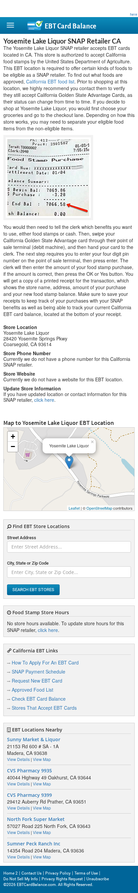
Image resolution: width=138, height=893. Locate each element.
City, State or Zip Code (28, 563)
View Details (18, 759)
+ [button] (13, 436)
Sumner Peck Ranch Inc (33, 844)
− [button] (13, 446)
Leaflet (74, 508)
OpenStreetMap (99, 508)
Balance (70, 26)
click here (44, 399)
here (133, 14)
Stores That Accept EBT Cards (44, 707)
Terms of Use (86, 873)
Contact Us (31, 873)
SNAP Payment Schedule (38, 671)
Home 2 (10, 873)
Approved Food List (32, 689)
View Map (42, 759)
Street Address (21, 537)
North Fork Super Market (36, 819)
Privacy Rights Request (62, 879)
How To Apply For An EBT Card (45, 662)
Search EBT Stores (33, 589)
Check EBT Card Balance (39, 698)
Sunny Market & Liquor (33, 740)
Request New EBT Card (37, 680)
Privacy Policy (58, 873)
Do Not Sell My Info (20, 879)
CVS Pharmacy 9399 (29, 795)
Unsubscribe (97, 879)
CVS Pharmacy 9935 (29, 771)
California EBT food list (50, 81)
